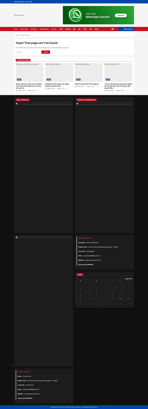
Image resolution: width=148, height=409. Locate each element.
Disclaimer (34, 29)
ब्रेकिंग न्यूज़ (68, 29)
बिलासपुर (96, 29)
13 (104, 291)
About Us (54, 29)
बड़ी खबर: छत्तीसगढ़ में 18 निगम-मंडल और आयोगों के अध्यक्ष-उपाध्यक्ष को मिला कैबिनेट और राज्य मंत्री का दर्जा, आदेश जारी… (29, 86)
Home (15, 29)
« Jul (103, 305)
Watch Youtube (128, 29)
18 (88, 295)
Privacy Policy (24, 29)
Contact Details (44, 29)
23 (128, 295)
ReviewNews (85, 407)
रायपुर (79, 29)
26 (96, 299)
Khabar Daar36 (21, 90)
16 (128, 291)
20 (104, 295)
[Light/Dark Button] (113, 29)
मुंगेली (74, 29)
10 (80, 291)
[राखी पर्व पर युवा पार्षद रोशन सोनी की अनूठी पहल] (89, 72)
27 (104, 299)
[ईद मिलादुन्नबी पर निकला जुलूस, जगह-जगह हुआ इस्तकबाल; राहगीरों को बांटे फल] (59, 72)
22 (120, 295)
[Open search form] (116, 29)
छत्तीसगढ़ (61, 29)
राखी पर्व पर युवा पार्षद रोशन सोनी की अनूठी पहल (87, 84)
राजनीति (85, 29)
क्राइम (90, 29)
